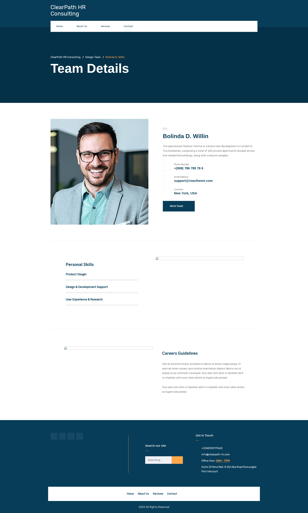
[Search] (177, 460)
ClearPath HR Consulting (68, 10)
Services (105, 26)
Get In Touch (177, 206)
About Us (82, 26)
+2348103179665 (211, 448)
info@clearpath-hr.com (215, 454)
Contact (128, 26)
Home (59, 26)
